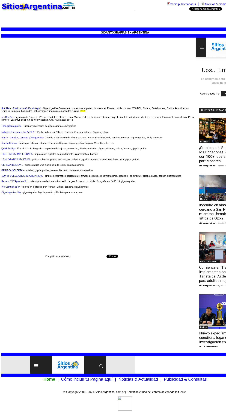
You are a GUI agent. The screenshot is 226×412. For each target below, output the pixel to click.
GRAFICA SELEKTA (11, 170)
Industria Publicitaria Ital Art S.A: (18, 132)
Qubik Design (8, 148)
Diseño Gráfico (9, 143)
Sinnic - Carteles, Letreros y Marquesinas (22, 137)
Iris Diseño (6, 117)
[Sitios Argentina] (125, 409)
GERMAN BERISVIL (12, 165)
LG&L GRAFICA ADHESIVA (15, 159)
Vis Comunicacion (10, 186)
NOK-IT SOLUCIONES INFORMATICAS (22, 176)
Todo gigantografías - (12, 126)
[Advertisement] (125, 19)
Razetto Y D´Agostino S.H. (15, 181)
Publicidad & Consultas (185, 379)
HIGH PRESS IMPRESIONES (17, 154)
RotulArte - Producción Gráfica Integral (21, 108)
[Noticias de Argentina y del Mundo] (202, 4)
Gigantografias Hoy (11, 192)
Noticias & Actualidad (138, 379)
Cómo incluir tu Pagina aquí (86, 379)
